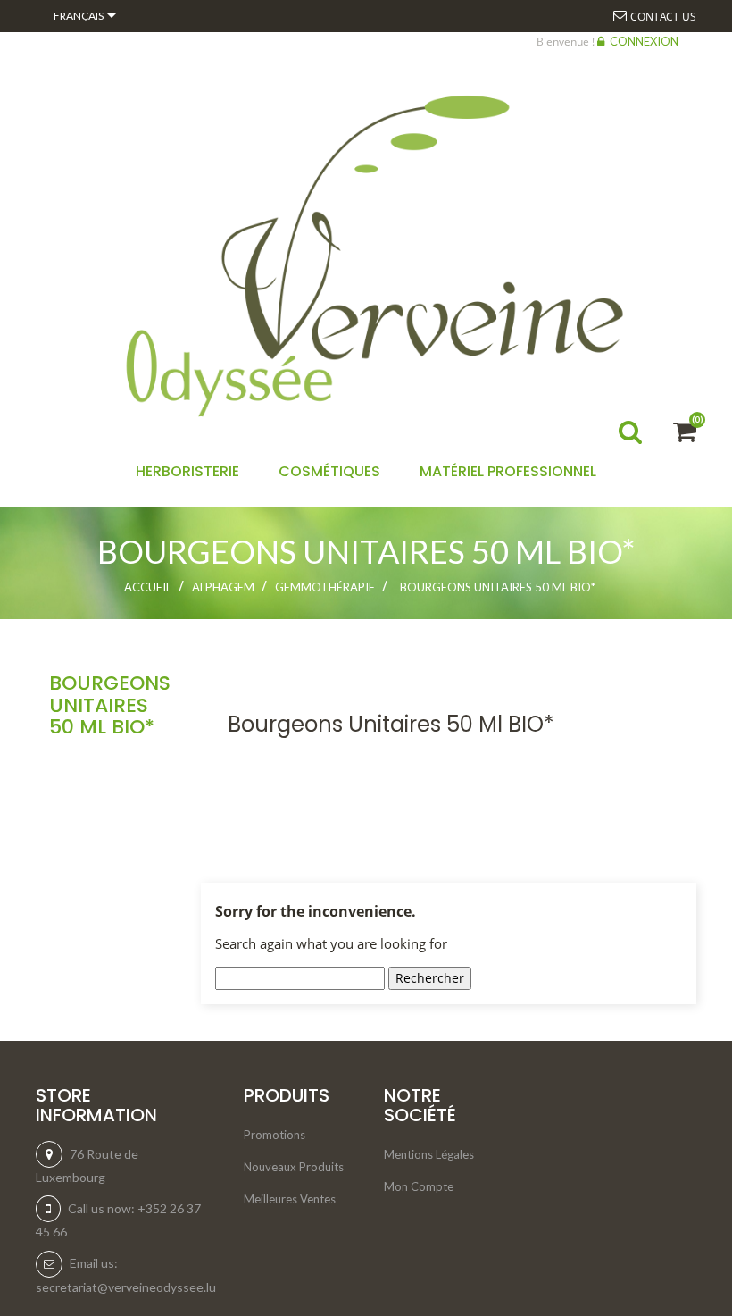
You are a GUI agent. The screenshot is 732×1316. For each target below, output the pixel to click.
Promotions (274, 1134)
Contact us (663, 16)
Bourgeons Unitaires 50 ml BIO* (110, 704)
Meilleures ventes (290, 1199)
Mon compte (418, 1186)
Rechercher (429, 977)
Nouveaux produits (294, 1167)
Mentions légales (429, 1154)
